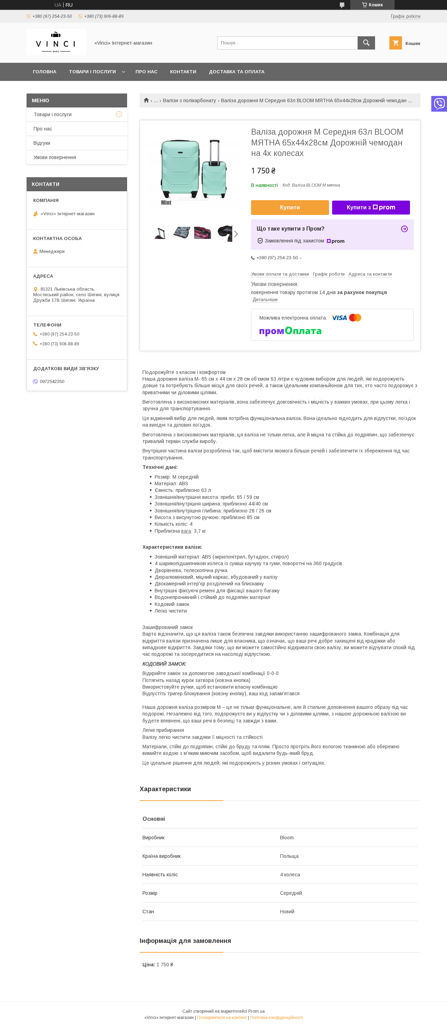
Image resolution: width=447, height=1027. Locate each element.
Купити (290, 207)
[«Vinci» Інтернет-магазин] (56, 54)
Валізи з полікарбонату (189, 100)
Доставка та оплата (236, 71)
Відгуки (42, 143)
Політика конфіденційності (276, 1017)
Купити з (359, 207)
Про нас (146, 71)
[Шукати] (366, 43)
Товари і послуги (92, 71)
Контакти (183, 71)
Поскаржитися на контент (222, 1017)
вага (186, 531)
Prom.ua (256, 1011)
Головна (44, 71)
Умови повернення (55, 157)
